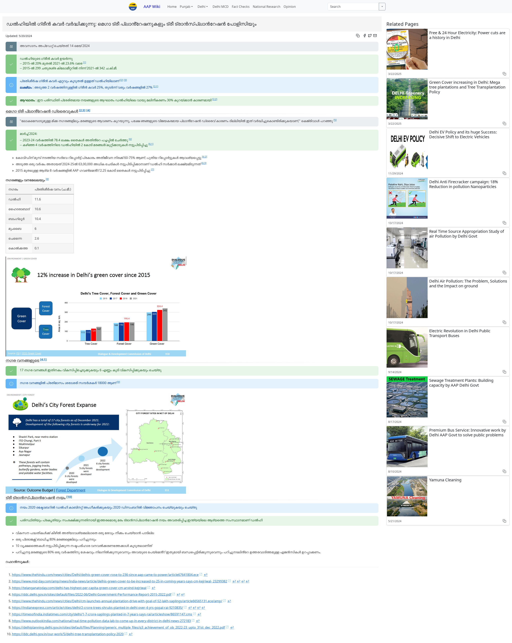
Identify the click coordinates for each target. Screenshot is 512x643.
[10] (69, 497)
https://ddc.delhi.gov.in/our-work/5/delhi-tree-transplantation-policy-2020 (68, 634)
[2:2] (214, 99)
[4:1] (43, 359)
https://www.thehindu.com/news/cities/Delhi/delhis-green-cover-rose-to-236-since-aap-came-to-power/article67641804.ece (105, 574)
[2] (121, 80)
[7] (152, 169)
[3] (125, 80)
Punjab (185, 6)
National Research (266, 6)
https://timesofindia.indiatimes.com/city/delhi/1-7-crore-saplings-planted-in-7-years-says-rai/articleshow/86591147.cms (102, 614)
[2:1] (155, 86)
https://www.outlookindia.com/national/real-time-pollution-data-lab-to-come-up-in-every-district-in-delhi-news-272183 (101, 621)
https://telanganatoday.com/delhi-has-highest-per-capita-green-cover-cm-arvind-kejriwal (79, 588)
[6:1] (150, 144)
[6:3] (203, 163)
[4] (88, 110)
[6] (130, 139)
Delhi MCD (221, 6)
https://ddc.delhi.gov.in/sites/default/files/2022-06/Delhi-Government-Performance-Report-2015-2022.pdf (91, 594)
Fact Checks (241, 6)
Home (172, 6)
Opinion (290, 6)
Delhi (201, 6)
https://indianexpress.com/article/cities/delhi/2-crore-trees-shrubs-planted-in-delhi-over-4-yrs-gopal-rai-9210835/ (97, 607)
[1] (84, 62)
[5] (335, 120)
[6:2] (204, 156)
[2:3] (82, 110)
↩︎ (205, 574)
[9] (118, 382)
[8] (47, 179)
